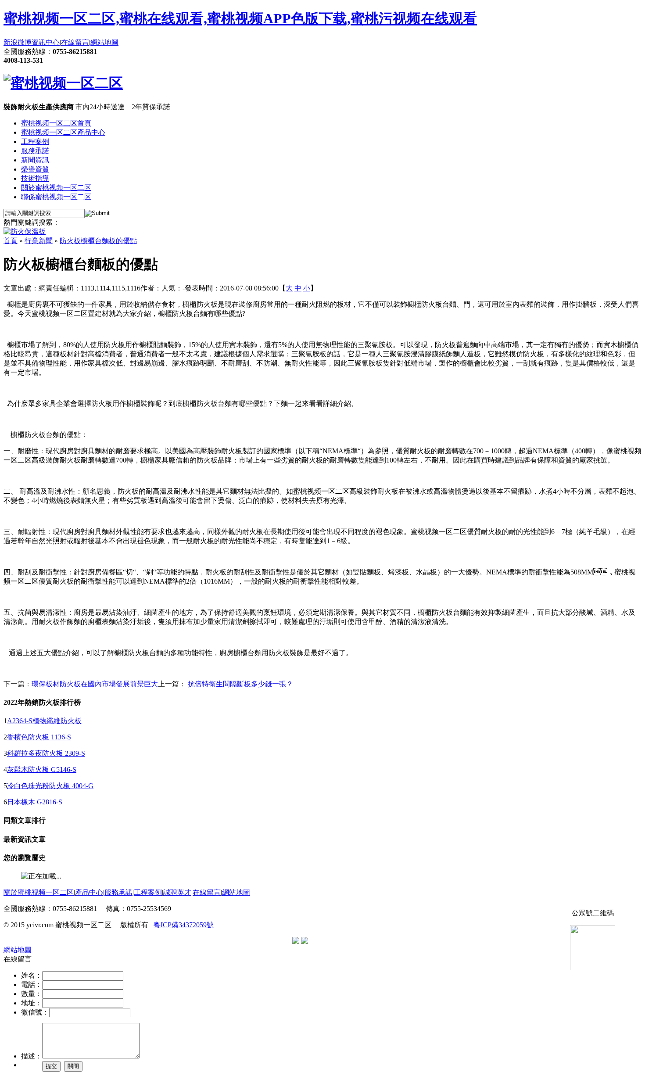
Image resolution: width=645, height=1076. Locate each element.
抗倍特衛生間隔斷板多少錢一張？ (239, 684)
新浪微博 (18, 42)
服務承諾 (35, 150)
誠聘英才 (177, 892)
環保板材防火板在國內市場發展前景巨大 (95, 684)
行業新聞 (39, 240)
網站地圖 (104, 42)
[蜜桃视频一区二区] (63, 83)
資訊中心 (46, 42)
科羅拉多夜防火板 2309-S (46, 753)
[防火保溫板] (25, 231)
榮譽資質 (35, 169)
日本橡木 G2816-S (34, 802)
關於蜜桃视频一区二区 (56, 187)
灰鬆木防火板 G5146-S (41, 769)
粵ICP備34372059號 (184, 925)
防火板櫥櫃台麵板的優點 (98, 240)
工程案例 (35, 141)
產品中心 (89, 892)
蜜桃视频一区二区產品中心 (63, 132)
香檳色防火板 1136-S (39, 737)
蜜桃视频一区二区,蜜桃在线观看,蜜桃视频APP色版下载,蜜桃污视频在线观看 (240, 18)
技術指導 (35, 178)
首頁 (11, 240)
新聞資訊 (35, 160)
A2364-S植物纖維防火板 (44, 721)
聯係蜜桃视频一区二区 (56, 197)
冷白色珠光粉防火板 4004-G (50, 785)
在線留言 (75, 42)
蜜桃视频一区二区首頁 (56, 123)
